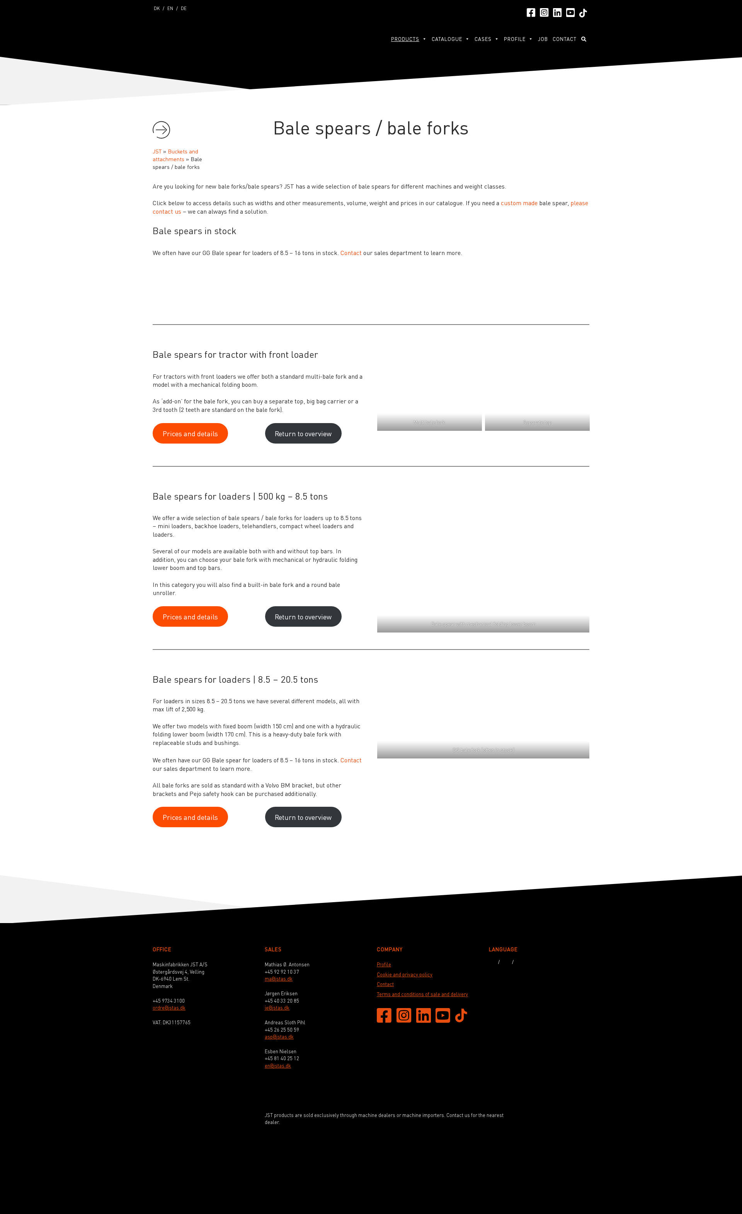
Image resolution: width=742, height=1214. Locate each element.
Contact (565, 39)
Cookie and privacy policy (404, 974)
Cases (483, 39)
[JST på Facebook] (531, 12)
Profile (515, 39)
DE (184, 8)
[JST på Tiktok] (583, 13)
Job (543, 39)
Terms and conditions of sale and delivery (422, 994)
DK (157, 8)
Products (405, 39)
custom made (519, 202)
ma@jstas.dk (279, 978)
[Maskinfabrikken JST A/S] (557, 1173)
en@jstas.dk (278, 1065)
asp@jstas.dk (279, 1036)
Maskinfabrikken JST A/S (191, 37)
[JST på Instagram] (544, 12)
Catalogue (447, 39)
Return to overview (303, 433)
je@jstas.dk (277, 1007)
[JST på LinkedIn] (557, 12)
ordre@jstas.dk (169, 1007)
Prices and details (190, 433)
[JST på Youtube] (570, 12)
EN (170, 8)
